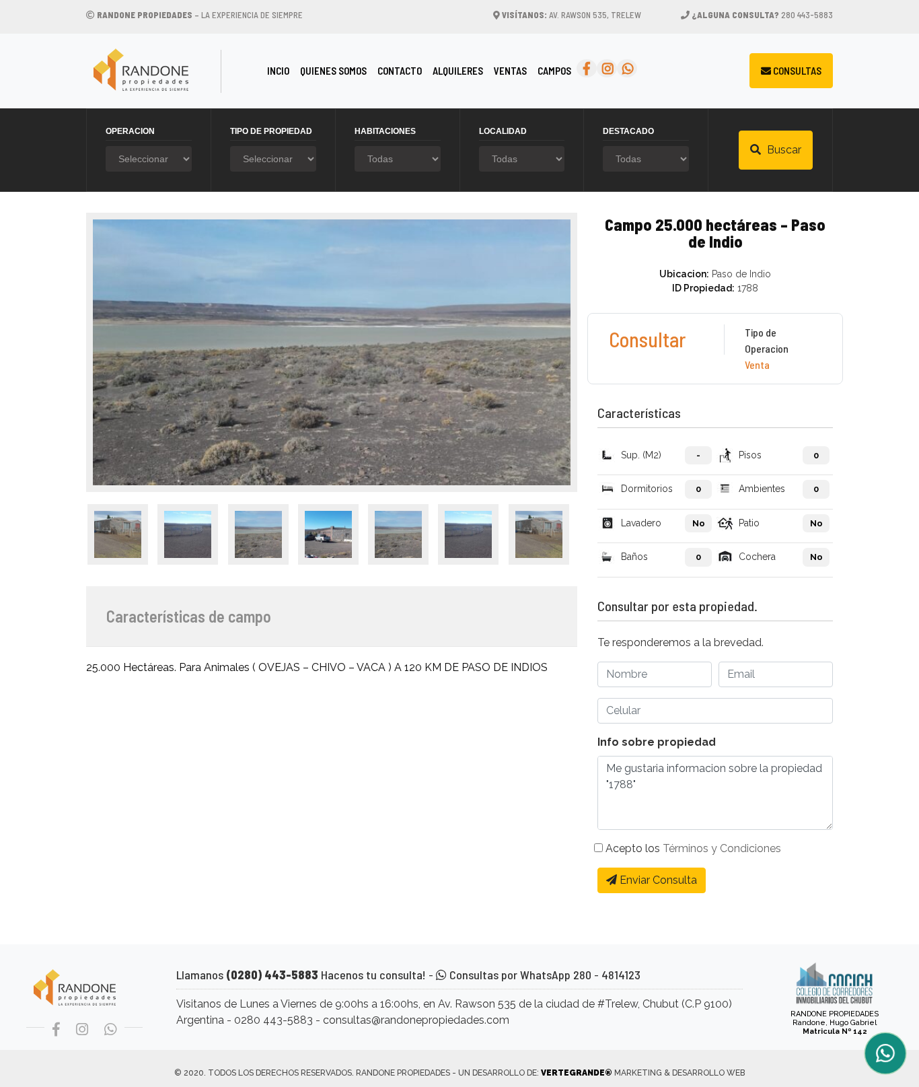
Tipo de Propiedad (271, 131)
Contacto (399, 71)
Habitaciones (385, 131)
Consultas (796, 71)
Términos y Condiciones (722, 848)
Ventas (510, 71)
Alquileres (458, 71)
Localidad (503, 131)
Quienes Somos (333, 71)
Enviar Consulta (657, 880)
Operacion (130, 131)
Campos (554, 71)
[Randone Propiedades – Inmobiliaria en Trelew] (168, 71)
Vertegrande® (576, 1073)
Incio (281, 70)
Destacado (628, 131)
